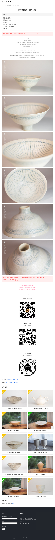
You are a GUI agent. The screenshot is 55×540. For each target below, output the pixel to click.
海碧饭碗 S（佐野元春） (12, 379)
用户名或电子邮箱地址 (7, 516)
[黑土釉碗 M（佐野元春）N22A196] (14, 466)
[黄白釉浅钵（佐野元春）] (14, 488)
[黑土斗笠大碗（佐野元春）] (14, 444)
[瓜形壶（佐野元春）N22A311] (40, 400)
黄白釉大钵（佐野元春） (14, 430)
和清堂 (42, 537)
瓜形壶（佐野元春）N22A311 (40, 408)
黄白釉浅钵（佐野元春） (14, 496)
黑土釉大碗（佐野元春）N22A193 (14, 408)
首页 (2, 5)
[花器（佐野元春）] (40, 466)
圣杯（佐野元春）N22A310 (41, 452)
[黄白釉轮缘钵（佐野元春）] (40, 422)
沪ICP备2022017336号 (31, 537)
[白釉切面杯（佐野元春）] (40, 488)
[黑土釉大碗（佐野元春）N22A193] (14, 400)
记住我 (4, 526)
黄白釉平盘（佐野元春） (12, 382)
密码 (3, 521)
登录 (13, 503)
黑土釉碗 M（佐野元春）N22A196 (14, 474)
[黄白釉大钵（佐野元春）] (14, 422)
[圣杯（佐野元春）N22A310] (40, 444)
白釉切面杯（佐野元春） (40, 496)
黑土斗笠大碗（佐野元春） (14, 452)
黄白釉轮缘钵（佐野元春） (41, 430)
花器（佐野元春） (40, 474)
